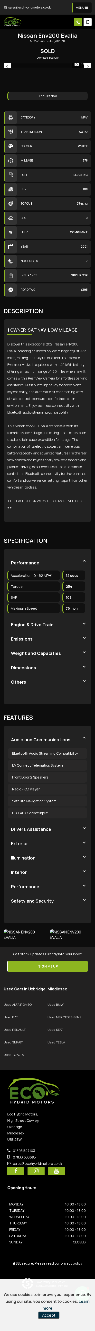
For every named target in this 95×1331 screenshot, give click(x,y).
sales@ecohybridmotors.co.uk (29, 7)
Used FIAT (11, 1017)
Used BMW (56, 1004)
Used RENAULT (15, 1029)
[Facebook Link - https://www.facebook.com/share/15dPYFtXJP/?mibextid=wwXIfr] (15, 1171)
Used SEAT (55, 1029)
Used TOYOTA (14, 1054)
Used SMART (13, 1042)
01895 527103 (23, 1150)
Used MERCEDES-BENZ (64, 1017)
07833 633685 (24, 1157)
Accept (48, 1315)
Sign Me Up (48, 966)
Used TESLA (56, 1042)
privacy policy (71, 1263)
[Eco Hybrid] (13, 22)
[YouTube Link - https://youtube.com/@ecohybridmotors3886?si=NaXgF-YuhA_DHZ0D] (56, 1171)
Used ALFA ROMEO (18, 1004)
